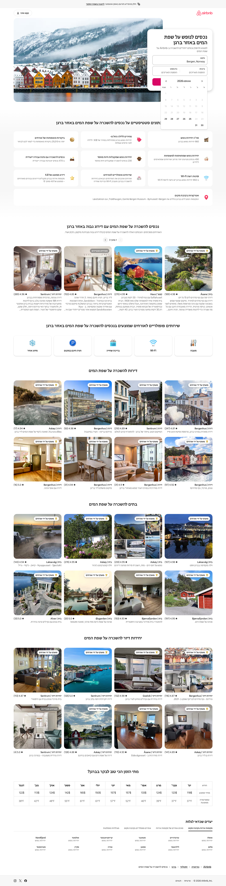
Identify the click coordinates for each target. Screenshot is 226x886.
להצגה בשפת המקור (95, 4)
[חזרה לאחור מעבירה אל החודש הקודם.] (202, 81)
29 (165, 119)
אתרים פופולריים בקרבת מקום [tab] (137, 828)
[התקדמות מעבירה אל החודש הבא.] (166, 81)
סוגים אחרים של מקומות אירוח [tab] (169, 828)
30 (202, 125)
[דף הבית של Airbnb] (204, 13)
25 (190, 119)
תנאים (178, 880)
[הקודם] (120, 239)
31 (196, 125)
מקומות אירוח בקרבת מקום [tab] (200, 828)
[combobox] (180, 61)
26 (184, 119)
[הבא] (105, 239)
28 (172, 119)
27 (178, 119)
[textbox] (193, 72)
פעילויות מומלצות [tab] (111, 828)
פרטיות (187, 880)
